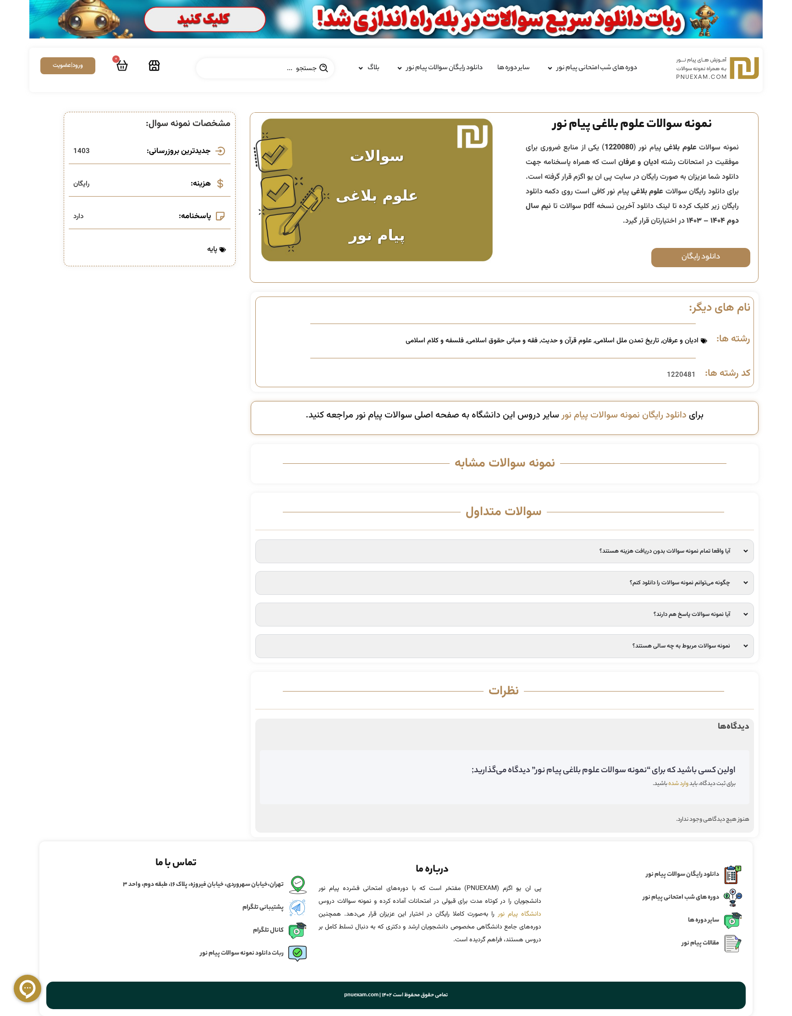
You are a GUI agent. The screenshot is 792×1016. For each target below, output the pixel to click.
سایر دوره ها (703, 920)
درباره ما (432, 870)
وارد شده (678, 784)
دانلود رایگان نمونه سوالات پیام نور (624, 415)
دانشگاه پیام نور (519, 914)
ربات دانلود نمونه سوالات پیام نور (242, 953)
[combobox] (265, 68)
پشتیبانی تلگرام (263, 907)
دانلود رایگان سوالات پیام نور (682, 874)
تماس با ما (176, 863)
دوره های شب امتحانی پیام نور (681, 897)
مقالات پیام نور (700, 943)
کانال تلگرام (268, 930)
